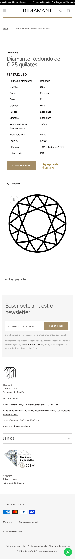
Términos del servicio (29, 522)
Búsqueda (7, 522)
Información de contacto (46, 551)
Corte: (13, 93)
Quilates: (14, 87)
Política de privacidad (38, 546)
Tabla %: (14, 140)
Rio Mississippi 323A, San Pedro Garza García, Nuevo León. (31, 404)
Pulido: (13, 111)
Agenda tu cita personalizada (16, 426)
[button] (4, 10)
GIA (42, 153)
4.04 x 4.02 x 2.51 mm (52, 147)
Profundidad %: (18, 134)
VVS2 (43, 105)
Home (5, 28)
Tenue (43, 124)
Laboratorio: (16, 153)
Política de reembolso (13, 531)
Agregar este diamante (50, 166)
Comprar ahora (21, 165)
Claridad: (14, 105)
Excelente (45, 93)
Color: (13, 99)
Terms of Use (34, 344)
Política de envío (25, 551)
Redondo (45, 80)
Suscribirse (56, 326)
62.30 (43, 134)
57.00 (43, 140)
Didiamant (7, 388)
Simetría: (14, 117)
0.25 (42, 87)
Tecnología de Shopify (13, 392)
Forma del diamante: (21, 80)
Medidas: (15, 147)
